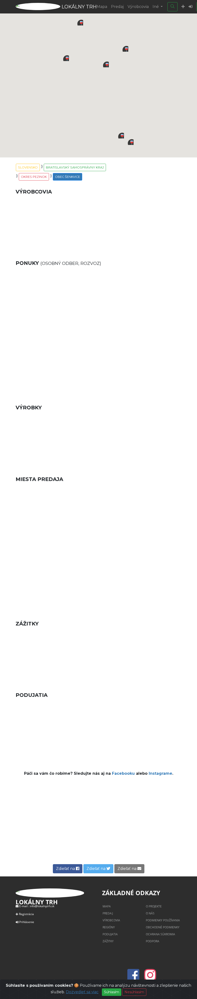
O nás (150, 913)
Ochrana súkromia (160, 934)
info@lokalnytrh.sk (42, 906)
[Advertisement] (98, 362)
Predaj (117, 6)
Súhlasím (111, 992)
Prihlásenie (26, 922)
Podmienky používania (163, 920)
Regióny (109, 927)
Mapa (102, 6)
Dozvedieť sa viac (82, 992)
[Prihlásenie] (190, 7)
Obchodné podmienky (162, 927)
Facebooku (123, 773)
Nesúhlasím (134, 992)
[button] (125, 49)
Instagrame (160, 773)
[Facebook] (134, 977)
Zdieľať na (66, 868)
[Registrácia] (183, 7)
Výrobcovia (138, 6)
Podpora (152, 941)
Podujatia (110, 934)
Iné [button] (156, 6)
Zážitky (108, 941)
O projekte (154, 906)
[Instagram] (150, 977)
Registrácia (26, 914)
